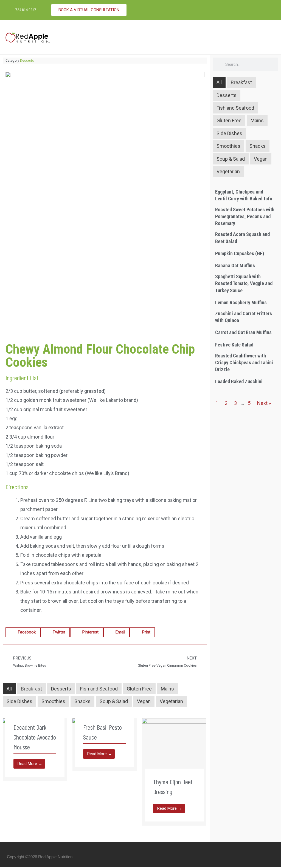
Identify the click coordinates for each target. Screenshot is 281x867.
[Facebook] (257, 10)
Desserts (27, 60)
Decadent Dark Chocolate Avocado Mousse (34, 737)
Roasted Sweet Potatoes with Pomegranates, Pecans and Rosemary (244, 216)
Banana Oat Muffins (235, 265)
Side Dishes (19, 701)
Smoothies (53, 701)
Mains (167, 689)
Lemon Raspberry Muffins (241, 302)
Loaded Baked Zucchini (239, 381)
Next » (264, 403)
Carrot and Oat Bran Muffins (243, 332)
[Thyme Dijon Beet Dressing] (174, 750)
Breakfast (31, 689)
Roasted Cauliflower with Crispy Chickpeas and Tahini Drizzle (244, 362)
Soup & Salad (114, 701)
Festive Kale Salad (234, 345)
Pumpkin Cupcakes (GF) (239, 253)
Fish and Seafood (99, 689)
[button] (272, 37)
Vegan (144, 701)
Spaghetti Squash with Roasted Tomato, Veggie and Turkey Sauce (243, 283)
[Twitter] (268, 10)
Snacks (82, 701)
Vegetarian (171, 701)
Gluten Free (139, 689)
